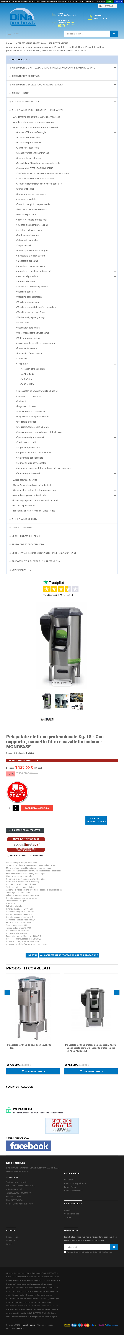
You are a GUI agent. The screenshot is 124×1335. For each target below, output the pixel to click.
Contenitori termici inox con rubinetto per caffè (39, 184)
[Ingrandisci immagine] (57, 983)
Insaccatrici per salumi (27, 276)
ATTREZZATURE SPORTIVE (25, 519)
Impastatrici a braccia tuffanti (31, 256)
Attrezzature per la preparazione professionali (35, 127)
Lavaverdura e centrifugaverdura (33, 286)
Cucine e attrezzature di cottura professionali (35, 490)
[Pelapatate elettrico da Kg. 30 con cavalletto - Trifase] (33, 1008)
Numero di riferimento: (16, 753)
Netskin (20, 1328)
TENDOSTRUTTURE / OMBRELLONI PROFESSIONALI (36, 561)
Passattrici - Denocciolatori (29, 353)
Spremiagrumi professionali (30, 437)
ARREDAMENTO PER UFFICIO (26, 76)
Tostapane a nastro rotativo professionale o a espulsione (44, 468)
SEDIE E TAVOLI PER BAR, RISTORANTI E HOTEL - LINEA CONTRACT (44, 553)
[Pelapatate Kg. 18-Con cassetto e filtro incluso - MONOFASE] (47, 701)
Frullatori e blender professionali (32, 225)
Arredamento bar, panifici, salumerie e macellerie (36, 117)
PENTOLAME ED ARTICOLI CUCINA (28, 544)
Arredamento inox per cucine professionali (33, 122)
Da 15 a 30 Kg (27, 374)
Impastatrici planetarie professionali (34, 271)
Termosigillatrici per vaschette (31, 463)
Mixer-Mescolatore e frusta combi (33, 333)
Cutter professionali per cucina (31, 194)
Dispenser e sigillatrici (27, 199)
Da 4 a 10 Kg (27, 379)
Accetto (109, 1)
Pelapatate (22, 364)
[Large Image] (91, 1325)
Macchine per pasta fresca (29, 297)
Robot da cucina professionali (31, 411)
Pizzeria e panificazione (24, 505)
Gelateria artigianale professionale (29, 495)
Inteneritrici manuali (26, 281)
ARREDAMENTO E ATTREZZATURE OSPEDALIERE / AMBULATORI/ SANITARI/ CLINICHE (53, 68)
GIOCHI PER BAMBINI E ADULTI (26, 536)
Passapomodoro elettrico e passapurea (36, 343)
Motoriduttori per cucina (28, 338)
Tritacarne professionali (28, 473)
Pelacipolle (22, 358)
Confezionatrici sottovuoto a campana (35, 178)
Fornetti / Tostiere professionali (32, 220)
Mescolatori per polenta (28, 328)
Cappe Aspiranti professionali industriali (32, 485)
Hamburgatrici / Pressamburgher (33, 250)
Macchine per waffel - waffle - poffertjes (36, 307)
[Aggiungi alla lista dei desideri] (57, 975)
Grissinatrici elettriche (27, 240)
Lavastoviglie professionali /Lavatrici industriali (35, 500)
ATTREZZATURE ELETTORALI (26, 101)
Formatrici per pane (26, 214)
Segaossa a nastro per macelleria (33, 416)
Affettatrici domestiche (28, 137)
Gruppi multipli (24, 245)
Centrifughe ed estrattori (29, 158)
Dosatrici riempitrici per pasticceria (33, 204)
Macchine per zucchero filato (31, 312)
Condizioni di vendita (73, 1191)
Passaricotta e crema (27, 348)
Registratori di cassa (26, 406)
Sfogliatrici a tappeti (26, 422)
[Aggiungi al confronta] (57, 979)
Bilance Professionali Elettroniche (33, 153)
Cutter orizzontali (25, 189)
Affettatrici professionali (29, 142)
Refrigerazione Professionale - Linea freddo (34, 511)
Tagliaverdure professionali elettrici (34, 452)
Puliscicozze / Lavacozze (29, 396)
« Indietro (32, 955)
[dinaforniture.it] (23, 17)
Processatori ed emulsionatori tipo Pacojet (37, 391)
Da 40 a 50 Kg (27, 384)
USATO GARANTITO (21, 570)
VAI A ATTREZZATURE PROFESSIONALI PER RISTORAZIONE (69, 955)
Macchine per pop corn (28, 302)
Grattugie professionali (28, 235)
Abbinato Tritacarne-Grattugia (31, 132)
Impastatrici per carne (27, 261)
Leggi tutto (118, 1)
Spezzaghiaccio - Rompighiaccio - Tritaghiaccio (39, 432)
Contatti (67, 1210)
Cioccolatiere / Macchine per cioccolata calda (38, 163)
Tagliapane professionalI (29, 447)
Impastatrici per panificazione (31, 266)
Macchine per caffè (26, 292)
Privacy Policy (70, 1187)
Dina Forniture (29, 1325)
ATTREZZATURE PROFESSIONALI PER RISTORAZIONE (38, 110)
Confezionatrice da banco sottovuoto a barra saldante (43, 173)
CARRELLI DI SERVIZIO (22, 527)
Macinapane (23, 322)
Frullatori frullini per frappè (29, 230)
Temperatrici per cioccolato (30, 458)
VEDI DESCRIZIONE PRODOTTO (22, 760)
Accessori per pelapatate (33, 369)
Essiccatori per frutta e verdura (32, 209)
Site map (68, 1217)
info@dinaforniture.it (67, 15)
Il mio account (12, 1237)
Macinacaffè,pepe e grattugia (31, 317)
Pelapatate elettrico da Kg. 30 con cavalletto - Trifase (30, 1046)
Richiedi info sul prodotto (26, 830)
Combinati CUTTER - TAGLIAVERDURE (35, 168)
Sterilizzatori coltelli (26, 442)
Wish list (10, 1244)
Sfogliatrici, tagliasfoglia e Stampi (33, 427)
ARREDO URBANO (20, 93)
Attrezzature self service (25, 480)
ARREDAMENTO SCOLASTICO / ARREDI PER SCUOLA (37, 84)
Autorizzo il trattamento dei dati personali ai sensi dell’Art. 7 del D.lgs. (89, 1252)
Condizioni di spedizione (75, 1183)
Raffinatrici (22, 401)
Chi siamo (68, 1180)
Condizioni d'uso (71, 1214)
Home (9, 43)
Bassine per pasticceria (28, 148)
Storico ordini (12, 1240)
